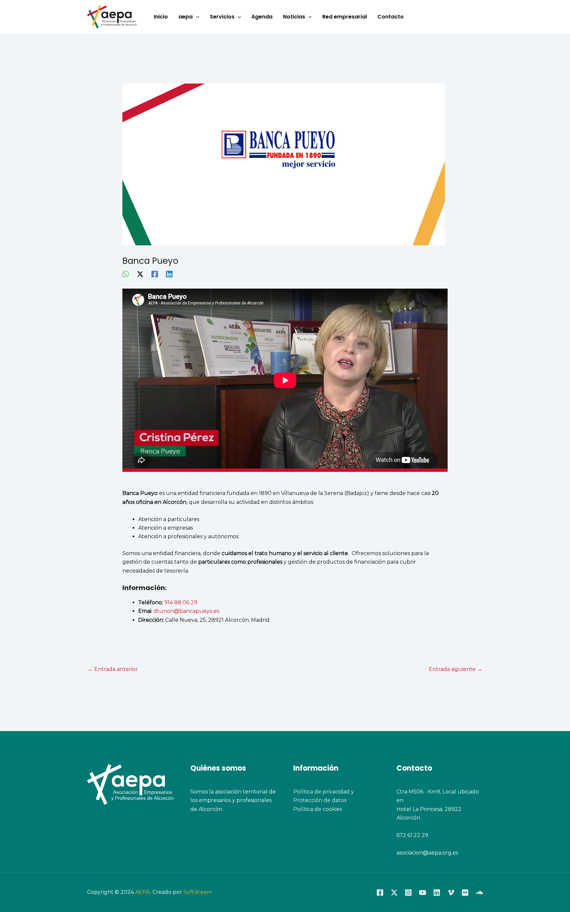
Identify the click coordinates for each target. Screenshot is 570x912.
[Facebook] (154, 273)
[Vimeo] (451, 892)
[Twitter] (394, 892)
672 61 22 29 (412, 835)
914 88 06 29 (180, 602)
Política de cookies (317, 809)
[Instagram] (408, 892)
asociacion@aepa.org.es (427, 853)
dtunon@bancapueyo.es (186, 611)
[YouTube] (422, 892)
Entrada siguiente (455, 669)
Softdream (197, 892)
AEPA (142, 892)
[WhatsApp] (125, 273)
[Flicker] (465, 892)
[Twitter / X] (140, 273)
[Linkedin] (169, 273)
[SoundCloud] (479, 892)
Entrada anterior (113, 669)
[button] (196, 16)
